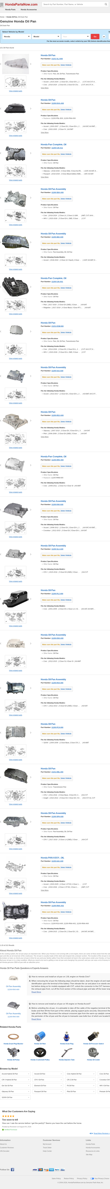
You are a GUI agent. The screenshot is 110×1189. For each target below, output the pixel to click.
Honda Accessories (29, 10)
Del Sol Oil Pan (7, 1086)
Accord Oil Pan (39, 1074)
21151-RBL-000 (57, 772)
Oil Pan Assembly (13, 987)
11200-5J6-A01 (57, 282)
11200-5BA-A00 (58, 192)
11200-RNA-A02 (58, 906)
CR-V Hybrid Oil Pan (9, 1080)
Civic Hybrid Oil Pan (74, 1074)
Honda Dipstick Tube (67, 1060)
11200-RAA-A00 (58, 103)
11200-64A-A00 (57, 861)
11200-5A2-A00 (57, 371)
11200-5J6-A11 (57, 148)
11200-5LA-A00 (57, 549)
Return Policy (69, 1178)
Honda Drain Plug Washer (13, 1044)
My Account (47, 1144)
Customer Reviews (7, 1148)
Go (95, 36)
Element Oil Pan (40, 1086)
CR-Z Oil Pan (72, 1080)
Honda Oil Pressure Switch (93, 1044)
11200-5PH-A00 (57, 817)
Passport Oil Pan (40, 1091)
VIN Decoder (4, 1151)
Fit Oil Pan (70, 1086)
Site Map (89, 1155)
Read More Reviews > (102, 1133)
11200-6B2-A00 (57, 237)
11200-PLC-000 (57, 594)
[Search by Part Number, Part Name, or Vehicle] (106, 4)
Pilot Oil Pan (71, 1091)
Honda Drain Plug (66, 1044)
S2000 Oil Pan (7, 1097)
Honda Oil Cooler (93, 1060)
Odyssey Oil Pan (8, 1091)
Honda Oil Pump (13, 1060)
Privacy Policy (82, 1178)
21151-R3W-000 (58, 326)
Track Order (47, 1148)
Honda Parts (10, 10)
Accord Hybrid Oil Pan (10, 1074)
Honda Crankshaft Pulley (40, 1060)
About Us (3, 1144)
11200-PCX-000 (57, 727)
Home (2, 17)
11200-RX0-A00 (57, 638)
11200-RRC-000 (58, 460)
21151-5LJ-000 (57, 59)
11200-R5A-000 (57, 683)
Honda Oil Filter (40, 1044)
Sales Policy (56, 1178)
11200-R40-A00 (57, 504)
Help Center (47, 1151)
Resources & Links (93, 1151)
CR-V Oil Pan (39, 1080)
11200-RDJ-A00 (58, 415)
